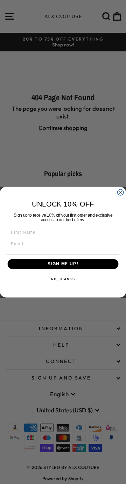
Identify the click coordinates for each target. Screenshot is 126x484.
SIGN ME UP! (63, 264)
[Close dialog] (121, 192)
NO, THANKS (63, 279)
